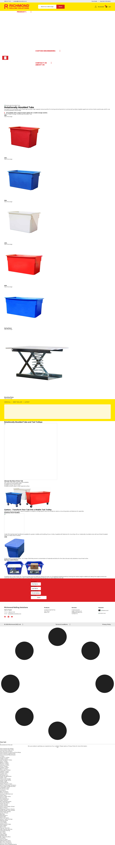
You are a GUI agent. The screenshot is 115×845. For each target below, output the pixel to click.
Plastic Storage (15, 43)
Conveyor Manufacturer (6, 794)
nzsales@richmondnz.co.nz (20, 1)
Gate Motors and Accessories (19, 57)
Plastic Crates (3, 781)
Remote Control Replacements (8, 844)
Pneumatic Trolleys (5, 770)
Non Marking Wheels (5, 801)
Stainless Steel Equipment (18, 37)
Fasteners (14, 92)
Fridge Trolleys (4, 758)
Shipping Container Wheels (7, 809)
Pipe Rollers (34, 56)
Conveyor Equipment (17, 68)
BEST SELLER (17, 402)
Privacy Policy (106, 624)
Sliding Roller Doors (5, 840)
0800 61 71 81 (7, 1)
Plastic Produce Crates (6, 784)
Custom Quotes (16, 102)
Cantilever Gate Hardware (18, 61)
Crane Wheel (3, 823)
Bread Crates (15, 46)
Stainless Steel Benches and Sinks (20, 40)
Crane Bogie (3, 821)
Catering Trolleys (4, 765)
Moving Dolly (3, 797)
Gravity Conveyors (16, 71)
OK (57, 747)
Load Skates (15, 23)
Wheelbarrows (15, 66)
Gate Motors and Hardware (18, 56)
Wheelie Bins (15, 84)
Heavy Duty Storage (5, 778)
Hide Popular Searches (6, 829)
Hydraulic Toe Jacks (16, 21)
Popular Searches (5, 828)
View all (14, 87)
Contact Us (75, 613)
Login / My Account (77, 611)
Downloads (94, 1)
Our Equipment (34, 53)
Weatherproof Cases (5, 824)
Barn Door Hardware (17, 81)
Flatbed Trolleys (4, 771)
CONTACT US (41, 63)
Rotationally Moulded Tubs (18, 53)
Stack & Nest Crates (16, 45)
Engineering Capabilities (36, 52)
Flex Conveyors (15, 74)
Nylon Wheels (4, 807)
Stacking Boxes (4, 782)
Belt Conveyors (4, 791)
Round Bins (15, 85)
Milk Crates (14, 50)
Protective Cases (16, 52)
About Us (46, 612)
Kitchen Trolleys (4, 763)
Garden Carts (3, 773)
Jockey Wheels (4, 813)
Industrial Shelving (5, 830)
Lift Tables (14, 22)
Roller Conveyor (4, 792)
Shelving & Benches (17, 63)
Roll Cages (14, 32)
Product (21, 12)
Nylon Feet (3, 826)
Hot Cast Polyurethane (6, 751)
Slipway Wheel (4, 820)
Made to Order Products (36, 55)
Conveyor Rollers (16, 70)
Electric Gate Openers (6, 843)
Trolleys (2, 756)
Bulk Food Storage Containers (8, 785)
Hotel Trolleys (4, 761)
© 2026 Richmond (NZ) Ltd (12, 624)
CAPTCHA (33, 595)
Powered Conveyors (17, 72)
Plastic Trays (3, 777)
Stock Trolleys (4, 766)
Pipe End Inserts (4, 818)
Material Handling (16, 17)
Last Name (33, 586)
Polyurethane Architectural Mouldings (10, 752)
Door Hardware (15, 79)
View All (14, 24)
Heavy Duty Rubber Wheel (7, 806)
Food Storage (15, 47)
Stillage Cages (15, 65)
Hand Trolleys (15, 27)
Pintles (13, 95)
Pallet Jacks (15, 18)
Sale (13, 13)
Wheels (14, 16)
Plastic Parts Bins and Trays (18, 51)
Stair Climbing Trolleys (6, 760)
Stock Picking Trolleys (17, 33)
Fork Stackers (15, 19)
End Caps (14, 97)
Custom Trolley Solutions (18, 34)
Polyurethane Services (36, 57)
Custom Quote (34, 61)
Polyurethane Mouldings (6, 748)
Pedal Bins (14, 86)
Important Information (105, 1)
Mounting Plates (16, 94)
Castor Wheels (4, 800)
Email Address (34, 590)
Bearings (2, 814)
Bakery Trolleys (4, 762)
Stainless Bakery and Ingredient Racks (21, 42)
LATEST (27, 402)
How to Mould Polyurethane (7, 755)
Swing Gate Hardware (17, 58)
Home (6, 114)
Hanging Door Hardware (18, 80)
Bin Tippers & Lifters (5, 836)
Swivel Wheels (4, 805)
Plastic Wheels (4, 804)
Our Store (47, 611)
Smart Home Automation (18, 62)
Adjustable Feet (16, 90)
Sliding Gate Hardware (17, 60)
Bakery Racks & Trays (17, 28)
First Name (34, 581)
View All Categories (16, 104)
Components (15, 89)
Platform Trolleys (16, 31)
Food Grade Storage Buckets (7, 786)
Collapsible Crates (4, 787)
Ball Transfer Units (16, 75)
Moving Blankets (4, 799)
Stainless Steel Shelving (17, 41)
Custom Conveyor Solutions (18, 76)
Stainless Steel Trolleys (17, 38)
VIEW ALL (7, 402)
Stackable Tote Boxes (17, 55)
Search (60, 6)
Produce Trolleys (4, 757)
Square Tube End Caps (6, 819)
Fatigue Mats (3, 834)
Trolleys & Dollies (16, 26)
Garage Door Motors (17, 67)
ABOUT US (40, 65)
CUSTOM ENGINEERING (45, 51)
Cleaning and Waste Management (20, 82)
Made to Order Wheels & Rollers (19, 100)
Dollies (13, 29)
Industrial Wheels (4, 802)
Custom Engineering (17, 99)
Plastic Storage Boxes (5, 776)
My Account (101, 6)
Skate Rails (3, 816)
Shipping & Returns (77, 612)
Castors (14, 14)
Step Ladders (3, 825)
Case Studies (34, 60)
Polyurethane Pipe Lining (7, 750)
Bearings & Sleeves (16, 91)
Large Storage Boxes (5, 780)
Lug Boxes (14, 48)
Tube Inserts (15, 96)
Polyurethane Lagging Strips (7, 753)
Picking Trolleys (4, 772)
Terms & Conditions (62, 624)
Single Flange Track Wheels (7, 810)
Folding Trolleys (4, 767)
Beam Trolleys (4, 768)
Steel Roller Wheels (5, 811)
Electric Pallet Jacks (5, 796)
